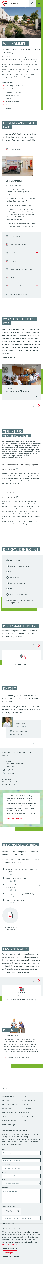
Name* (4, 1149)
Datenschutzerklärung (9, 1244)
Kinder (24, 1096)
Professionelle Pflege (13, 95)
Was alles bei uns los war (14, 89)
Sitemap (5, 1116)
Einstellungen (8, 1253)
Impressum (6, 1100)
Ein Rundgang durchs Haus (15, 86)
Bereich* (4, 1172)
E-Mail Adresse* (6, 1157)
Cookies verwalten (8, 1096)
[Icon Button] (33, 743)
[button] (32, 4)
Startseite (5, 1088)
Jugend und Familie (29, 1100)
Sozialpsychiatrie (28, 1108)
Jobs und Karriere (28, 1116)
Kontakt (8, 98)
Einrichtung (5, 1180)
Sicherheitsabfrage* (9, 1206)
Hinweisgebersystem (9, 1121)
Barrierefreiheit (7, 1108)
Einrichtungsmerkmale (13, 92)
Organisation (26, 1112)
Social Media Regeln (9, 1125)
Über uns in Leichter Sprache (12, 1112)
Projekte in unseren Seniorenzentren (19, 1057)
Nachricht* (5, 1187)
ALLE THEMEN (9, 358)
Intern (24, 1121)
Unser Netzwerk (11, 105)
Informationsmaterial (13, 102)
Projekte (8, 108)
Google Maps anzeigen (14, 818)
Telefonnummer (6, 1164)
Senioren (25, 1104)
